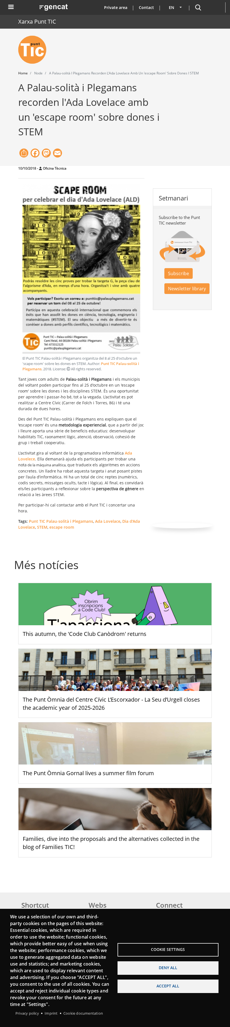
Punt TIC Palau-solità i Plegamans (61, 521)
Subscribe (178, 273)
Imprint (51, 1013)
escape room (61, 527)
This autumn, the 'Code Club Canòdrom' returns (84, 634)
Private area (115, 7)
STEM (42, 527)
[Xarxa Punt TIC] (34, 50)
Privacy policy (27, 1013)
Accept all (168, 986)
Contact (146, 7)
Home (23, 73)
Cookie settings (168, 949)
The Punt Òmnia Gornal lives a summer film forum (88, 773)
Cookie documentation (83, 1013)
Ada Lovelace (107, 521)
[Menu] (10, 7)
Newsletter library (187, 289)
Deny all (168, 967)
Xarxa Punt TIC (37, 21)
